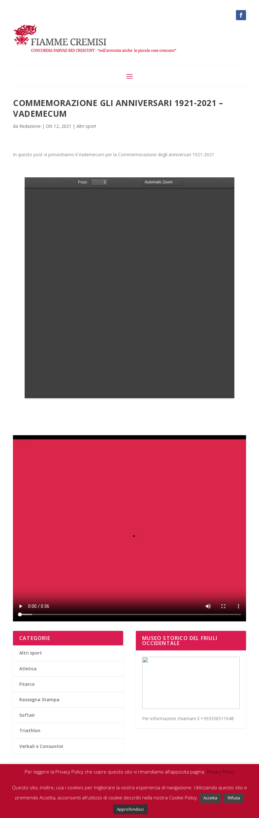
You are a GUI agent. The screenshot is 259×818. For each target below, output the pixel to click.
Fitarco (27, 684)
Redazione (30, 126)
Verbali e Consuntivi (41, 746)
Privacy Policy (221, 771)
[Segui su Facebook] (241, 15)
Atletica (28, 669)
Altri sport (86, 126)
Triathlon (29, 730)
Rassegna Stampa (39, 699)
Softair (27, 715)
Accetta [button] (210, 798)
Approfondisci (130, 809)
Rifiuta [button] (234, 798)
